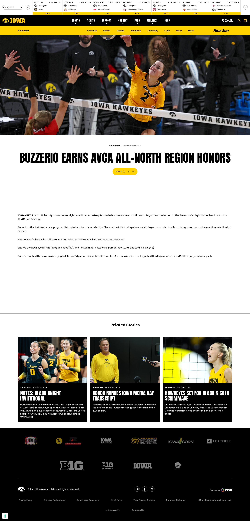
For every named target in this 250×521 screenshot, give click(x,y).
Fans (137, 20)
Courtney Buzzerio (99, 215)
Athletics (152, 20)
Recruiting (135, 30)
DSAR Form (116, 500)
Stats (167, 30)
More (191, 30)
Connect (123, 20)
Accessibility (138, 510)
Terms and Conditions (88, 500)
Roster (106, 30)
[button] (28, 7)
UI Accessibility (113, 510)
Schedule (92, 30)
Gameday (152, 30)
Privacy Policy (25, 500)
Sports (76, 20)
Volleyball (114, 145)
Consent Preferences (54, 500)
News (179, 30)
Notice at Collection (176, 500)
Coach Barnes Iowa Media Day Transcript (123, 395)
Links (47, 13)
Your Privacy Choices (144, 500)
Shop (167, 20)
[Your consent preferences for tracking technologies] (5, 516)
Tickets (91, 20)
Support (106, 20)
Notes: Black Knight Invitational (40, 395)
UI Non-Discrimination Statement (214, 500)
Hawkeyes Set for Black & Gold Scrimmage (197, 395)
